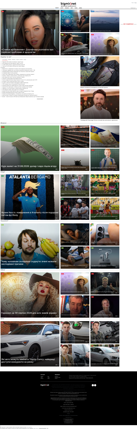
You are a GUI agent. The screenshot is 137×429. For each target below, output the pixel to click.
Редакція (68, 413)
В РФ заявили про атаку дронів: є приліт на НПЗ (12, 63)
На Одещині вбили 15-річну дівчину (9, 72)
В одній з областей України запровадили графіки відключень (15, 82)
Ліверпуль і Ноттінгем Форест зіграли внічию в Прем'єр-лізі (15, 88)
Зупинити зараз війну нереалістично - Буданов (26, 52)
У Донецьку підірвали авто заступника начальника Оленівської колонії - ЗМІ (18, 70)
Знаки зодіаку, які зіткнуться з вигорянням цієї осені (71, 30)
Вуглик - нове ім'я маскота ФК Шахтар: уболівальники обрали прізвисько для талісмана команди (23, 96)
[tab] (5, 59)
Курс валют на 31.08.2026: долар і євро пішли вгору (29, 166)
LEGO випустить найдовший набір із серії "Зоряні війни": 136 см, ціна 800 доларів (74, 53)
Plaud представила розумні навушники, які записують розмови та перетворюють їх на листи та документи (103, 265)
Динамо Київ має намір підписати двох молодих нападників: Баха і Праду (18, 91)
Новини (57, 7)
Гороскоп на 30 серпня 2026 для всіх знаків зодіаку (13, 66)
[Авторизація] (135, 2)
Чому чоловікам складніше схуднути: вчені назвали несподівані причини (28, 262)
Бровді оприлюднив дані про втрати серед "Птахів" (13, 92)
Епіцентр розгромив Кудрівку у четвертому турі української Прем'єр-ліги (18, 93)
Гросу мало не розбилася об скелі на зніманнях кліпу (101, 314)
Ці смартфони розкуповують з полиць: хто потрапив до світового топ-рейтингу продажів (74, 265)
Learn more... (36, 428)
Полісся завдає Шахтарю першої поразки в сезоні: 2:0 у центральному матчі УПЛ (19, 79)
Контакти (56, 376)
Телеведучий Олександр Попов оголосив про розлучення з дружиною (99, 120)
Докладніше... (29, 427)
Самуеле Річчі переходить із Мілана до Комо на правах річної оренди (17, 86)
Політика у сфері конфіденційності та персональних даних (68, 415)
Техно (76, 7)
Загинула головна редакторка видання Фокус (12, 78)
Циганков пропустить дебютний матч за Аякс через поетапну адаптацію (17, 85)
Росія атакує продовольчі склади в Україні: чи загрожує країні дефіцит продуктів (74, 144)
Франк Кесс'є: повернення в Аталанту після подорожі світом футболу (17, 68)
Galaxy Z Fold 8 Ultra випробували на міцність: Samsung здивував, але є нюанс (104, 242)
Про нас (56, 378)
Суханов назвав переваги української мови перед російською (102, 291)
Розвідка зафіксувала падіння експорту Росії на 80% (101, 30)
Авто (72, 7)
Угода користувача (68, 417)
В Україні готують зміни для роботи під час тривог (13, 81)
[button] (2, 32)
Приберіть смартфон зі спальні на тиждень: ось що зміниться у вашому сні (74, 242)
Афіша (80, 7)
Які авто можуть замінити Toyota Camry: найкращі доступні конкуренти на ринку (28, 360)
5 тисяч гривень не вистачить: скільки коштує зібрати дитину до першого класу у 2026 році (103, 168)
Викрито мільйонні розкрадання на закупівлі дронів (94, 87)
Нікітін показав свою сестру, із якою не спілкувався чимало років (73, 314)
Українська (133, 7)
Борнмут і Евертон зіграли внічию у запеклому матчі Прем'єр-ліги (16, 75)
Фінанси (67, 7)
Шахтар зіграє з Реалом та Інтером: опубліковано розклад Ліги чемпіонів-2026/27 (19, 95)
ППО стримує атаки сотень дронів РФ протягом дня (13, 84)
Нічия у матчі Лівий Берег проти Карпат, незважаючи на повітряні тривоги (18, 74)
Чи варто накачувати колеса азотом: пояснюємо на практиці (72, 340)
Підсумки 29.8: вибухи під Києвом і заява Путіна (12, 61)
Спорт (62, 7)
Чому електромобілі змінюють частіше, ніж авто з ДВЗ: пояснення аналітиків (103, 340)
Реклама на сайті (57, 377)
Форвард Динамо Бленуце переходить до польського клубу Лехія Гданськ (18, 71)
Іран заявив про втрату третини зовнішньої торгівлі (13, 77)
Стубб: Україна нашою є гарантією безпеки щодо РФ (13, 64)
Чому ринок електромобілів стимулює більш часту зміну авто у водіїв (74, 363)
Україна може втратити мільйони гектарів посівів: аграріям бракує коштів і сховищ (73, 168)
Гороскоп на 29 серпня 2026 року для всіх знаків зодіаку (72, 291)
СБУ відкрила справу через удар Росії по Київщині (13, 89)
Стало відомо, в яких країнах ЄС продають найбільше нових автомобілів (104, 363)
